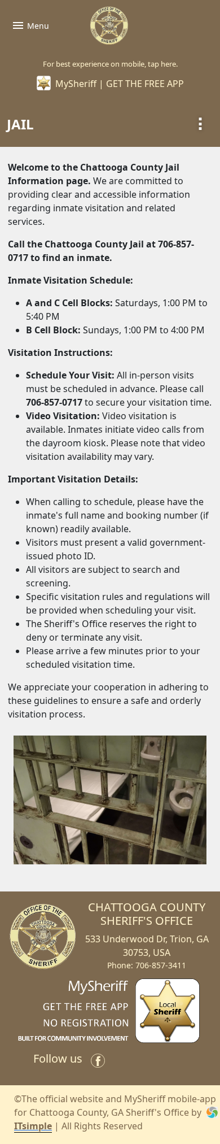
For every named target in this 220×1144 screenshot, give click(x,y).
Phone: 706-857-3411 (146, 965)
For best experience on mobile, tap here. (110, 64)
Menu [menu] (30, 25)
